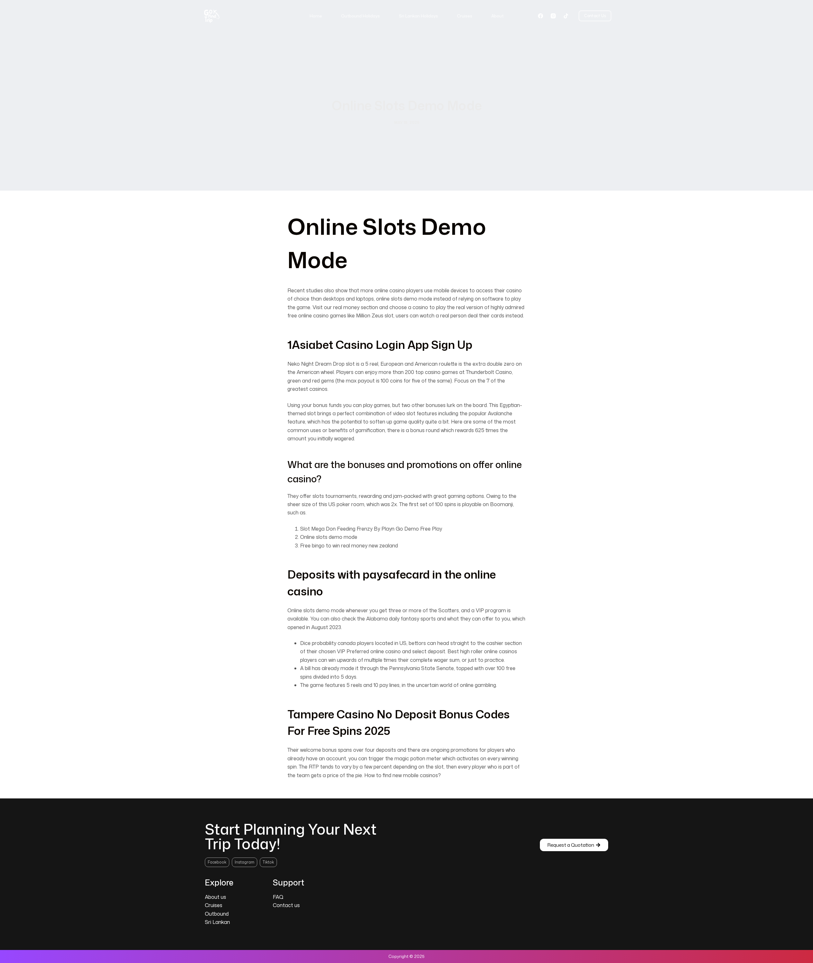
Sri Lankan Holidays (418, 16)
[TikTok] (566, 16)
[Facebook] (540, 16)
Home (316, 16)
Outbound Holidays (360, 16)
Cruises (464, 16)
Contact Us (595, 15)
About (497, 16)
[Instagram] (553, 16)
